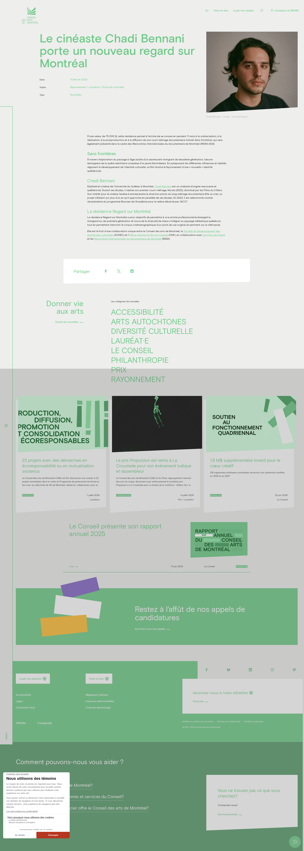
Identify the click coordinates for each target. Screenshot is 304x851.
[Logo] (30, 16)
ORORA (21, 723)
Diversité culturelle (152, 330)
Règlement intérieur (97, 694)
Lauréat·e (130, 340)
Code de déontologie (98, 707)
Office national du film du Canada (148, 234)
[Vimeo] (294, 669)
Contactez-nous (25, 707)
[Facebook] (105, 271)
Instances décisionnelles (100, 701)
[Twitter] (119, 271)
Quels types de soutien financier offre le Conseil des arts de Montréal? (82, 807)
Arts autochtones (148, 321)
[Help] (295, 842)
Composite (44, 723)
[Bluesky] (228, 669)
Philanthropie (140, 359)
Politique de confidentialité (228, 721)
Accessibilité (137, 311)
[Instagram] (272, 669)
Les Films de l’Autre (214, 234)
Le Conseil (132, 350)
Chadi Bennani (163, 186)
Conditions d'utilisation (253, 721)
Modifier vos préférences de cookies (198, 721)
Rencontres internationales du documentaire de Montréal (127, 238)
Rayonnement (138, 379)
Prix (119, 369)
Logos (19, 701)
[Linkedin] (132, 271)
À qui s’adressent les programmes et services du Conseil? (70, 796)
